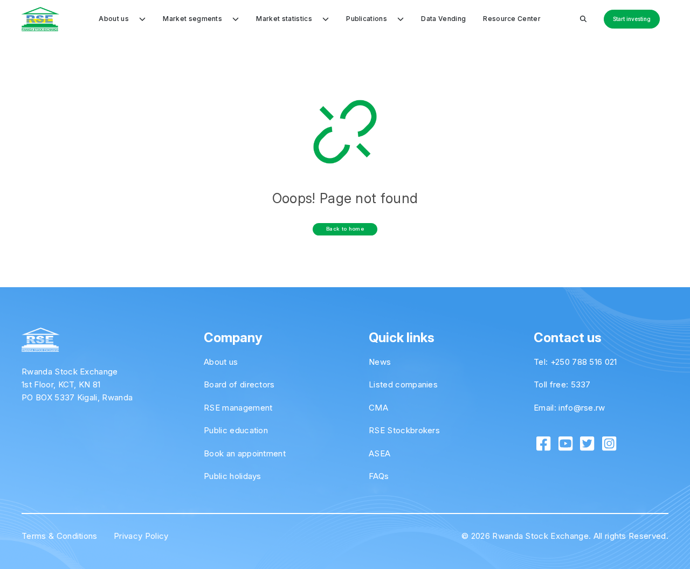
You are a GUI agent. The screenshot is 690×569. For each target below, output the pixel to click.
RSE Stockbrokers (404, 430)
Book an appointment (245, 453)
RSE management (238, 408)
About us (221, 362)
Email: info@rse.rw (569, 408)
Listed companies (403, 384)
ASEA (379, 453)
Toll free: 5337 (562, 384)
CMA (378, 408)
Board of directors (239, 384)
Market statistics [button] (285, 19)
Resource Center (512, 19)
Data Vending (443, 19)
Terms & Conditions (60, 536)
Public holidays (232, 476)
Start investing (632, 19)
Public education (236, 430)
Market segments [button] (193, 19)
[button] (583, 19)
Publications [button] (367, 19)
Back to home (345, 229)
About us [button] (114, 19)
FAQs (379, 476)
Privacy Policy (141, 536)
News (380, 362)
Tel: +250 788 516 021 (575, 362)
